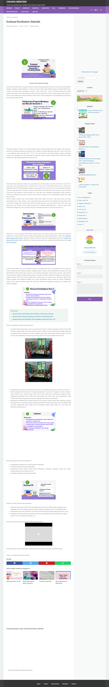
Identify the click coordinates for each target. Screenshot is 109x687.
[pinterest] (47, 563)
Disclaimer (65, 684)
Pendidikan (62, 8)
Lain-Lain (35, 11)
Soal (53, 8)
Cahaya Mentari (16, 1)
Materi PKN (45, 8)
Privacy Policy (55, 684)
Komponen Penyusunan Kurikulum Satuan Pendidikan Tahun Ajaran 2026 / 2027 (34, 319)
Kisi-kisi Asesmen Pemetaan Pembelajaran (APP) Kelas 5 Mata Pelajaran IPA (33, 316)
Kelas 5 (17, 8)
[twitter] (31, 563)
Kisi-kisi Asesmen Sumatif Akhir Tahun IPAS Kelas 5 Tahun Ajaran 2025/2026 (33, 313)
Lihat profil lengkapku (89, 252)
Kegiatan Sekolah (12, 11)
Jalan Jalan (25, 11)
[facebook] (14, 563)
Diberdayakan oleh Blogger (90, 72)
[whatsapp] (63, 563)
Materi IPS (35, 8)
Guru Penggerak (74, 8)
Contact (46, 684)
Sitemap (74, 684)
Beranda (9, 8)
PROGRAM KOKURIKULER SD (87, 175)
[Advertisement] (38, 41)
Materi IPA (26, 8)
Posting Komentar (34, 26)
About (38, 684)
